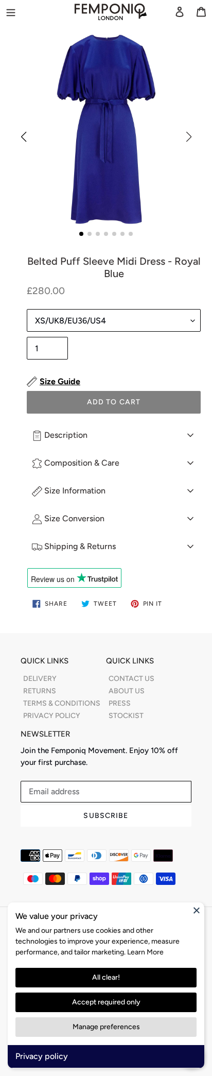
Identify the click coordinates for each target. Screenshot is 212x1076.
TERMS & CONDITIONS (61, 703)
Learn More (145, 952)
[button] (81, 234)
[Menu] (26, 11)
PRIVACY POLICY (51, 715)
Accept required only (106, 1002)
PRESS (120, 703)
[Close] (196, 910)
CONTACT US (131, 678)
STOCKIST (126, 715)
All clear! (106, 977)
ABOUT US (127, 691)
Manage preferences (106, 1026)
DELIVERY (40, 678)
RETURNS (39, 691)
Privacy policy (41, 1056)
